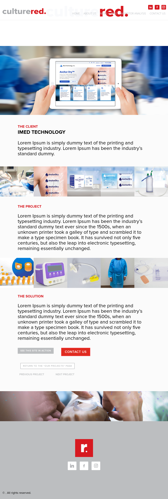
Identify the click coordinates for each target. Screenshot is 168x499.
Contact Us (158, 13)
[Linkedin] (150, 7)
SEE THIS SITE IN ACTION (35, 350)
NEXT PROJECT (65, 374)
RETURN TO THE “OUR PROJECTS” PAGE (47, 366)
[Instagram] (163, 7)
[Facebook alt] (157, 7)
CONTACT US (76, 352)
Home (76, 13)
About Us (90, 13)
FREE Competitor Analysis (128, 13)
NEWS (103, 13)
